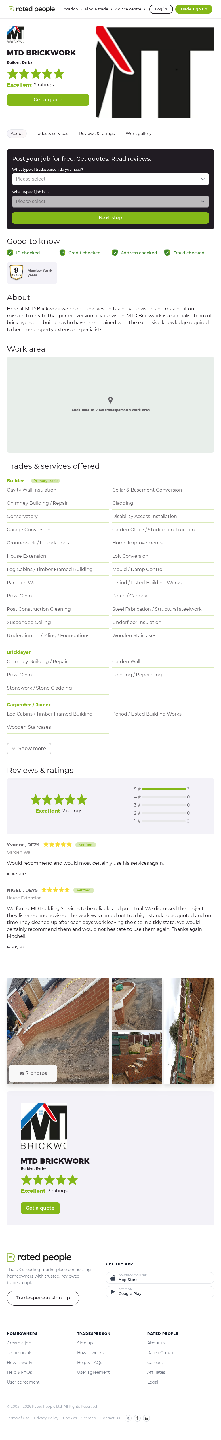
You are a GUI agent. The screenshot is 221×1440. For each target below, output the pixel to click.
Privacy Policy (46, 1418)
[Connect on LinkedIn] (146, 1418)
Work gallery (139, 133)
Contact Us (110, 1418)
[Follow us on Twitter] (128, 1418)
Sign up (85, 1343)
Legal (152, 1382)
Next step (110, 218)
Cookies (70, 1418)
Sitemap (88, 1418)
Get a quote (48, 100)
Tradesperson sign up (43, 1298)
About (17, 133)
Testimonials (19, 1352)
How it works (20, 1362)
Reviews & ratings (97, 133)
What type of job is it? (31, 192)
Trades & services (51, 133)
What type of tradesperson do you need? (47, 169)
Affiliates (156, 1372)
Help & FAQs (19, 1372)
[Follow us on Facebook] (137, 1418)
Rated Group (160, 1352)
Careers (155, 1362)
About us (156, 1343)
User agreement (23, 1382)
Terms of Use (18, 1418)
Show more (32, 748)
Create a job (19, 1343)
